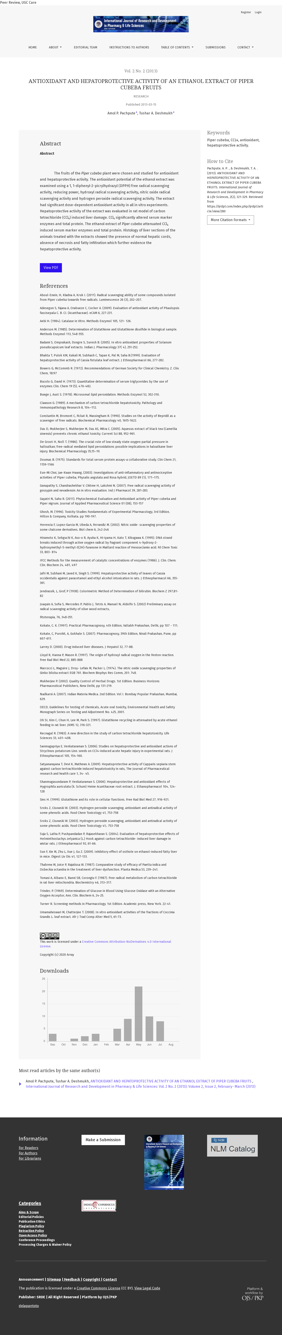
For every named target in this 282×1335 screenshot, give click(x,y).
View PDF (51, 268)
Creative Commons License (98, 1288)
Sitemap (54, 1279)
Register (246, 12)
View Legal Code (147, 1288)
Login (258, 12)
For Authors (28, 1153)
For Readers (28, 1148)
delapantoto (29, 1306)
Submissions (216, 47)
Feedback (72, 1279)
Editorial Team (85, 47)
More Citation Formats (229, 220)
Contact (244, 47)
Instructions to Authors (129, 47)
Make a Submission (103, 1139)
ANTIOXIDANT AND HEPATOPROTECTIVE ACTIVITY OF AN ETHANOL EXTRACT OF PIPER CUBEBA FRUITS (171, 1081)
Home (32, 47)
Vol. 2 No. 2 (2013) (141, 71)
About (54, 47)
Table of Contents (176, 47)
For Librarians (30, 1158)
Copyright (92, 1279)
